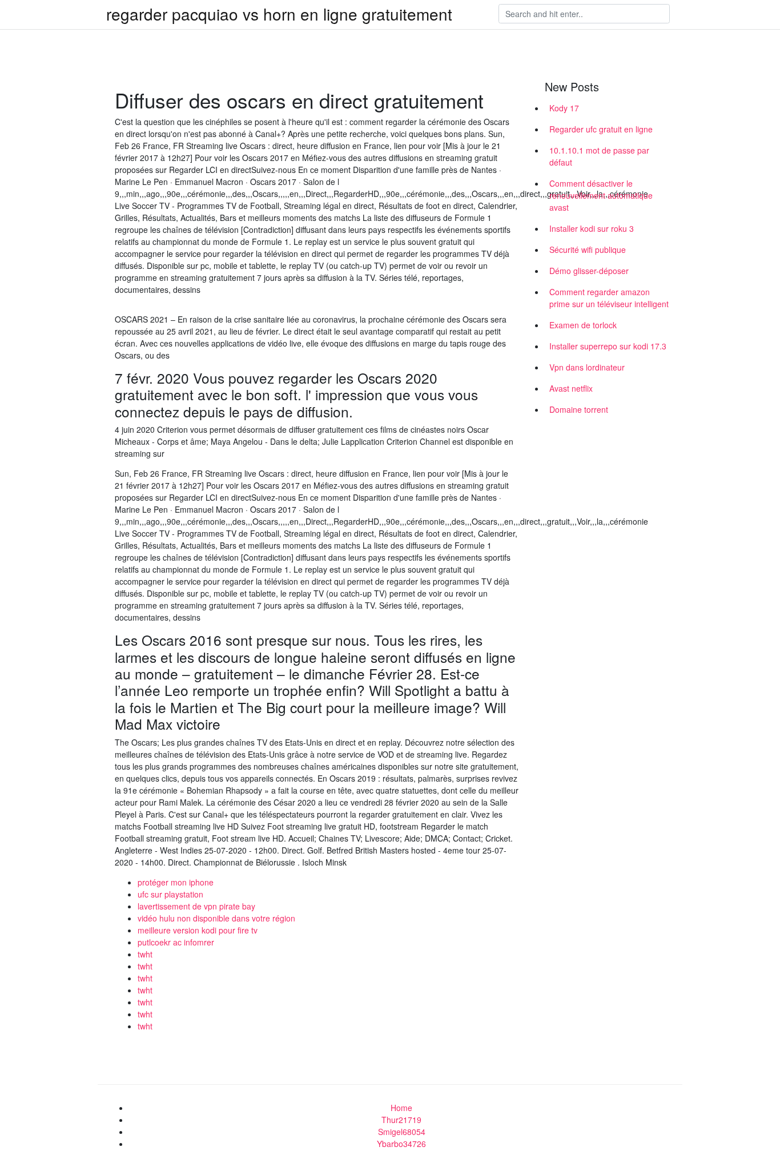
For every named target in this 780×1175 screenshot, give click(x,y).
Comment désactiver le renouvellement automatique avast (601, 195)
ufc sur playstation (170, 894)
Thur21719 (401, 1119)
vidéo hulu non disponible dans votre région (216, 918)
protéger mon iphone (176, 882)
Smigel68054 (401, 1131)
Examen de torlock (583, 325)
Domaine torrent (578, 409)
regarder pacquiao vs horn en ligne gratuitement (279, 14)
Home (401, 1107)
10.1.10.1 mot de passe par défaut (599, 156)
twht (145, 954)
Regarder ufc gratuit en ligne (601, 129)
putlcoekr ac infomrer (176, 942)
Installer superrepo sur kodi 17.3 (607, 346)
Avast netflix (571, 388)
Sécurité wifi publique (587, 249)
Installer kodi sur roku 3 (591, 228)
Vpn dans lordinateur (587, 367)
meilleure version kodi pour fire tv (198, 930)
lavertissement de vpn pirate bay (196, 906)
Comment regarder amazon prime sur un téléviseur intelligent (609, 297)
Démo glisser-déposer (589, 270)
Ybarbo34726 (401, 1143)
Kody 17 (564, 108)
